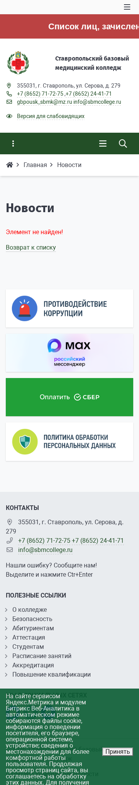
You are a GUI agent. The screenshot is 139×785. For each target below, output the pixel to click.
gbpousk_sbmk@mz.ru (44, 102)
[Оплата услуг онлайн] (69, 397)
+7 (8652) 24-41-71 (89, 94)
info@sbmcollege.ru (97, 102)
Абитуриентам (33, 628)
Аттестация (28, 637)
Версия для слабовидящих (51, 116)
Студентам (28, 646)
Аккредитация (33, 665)
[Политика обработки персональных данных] (69, 441)
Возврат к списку (31, 247)
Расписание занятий (41, 656)
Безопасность (32, 619)
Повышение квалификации (51, 674)
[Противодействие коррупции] (69, 308)
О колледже (29, 609)
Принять (117, 751)
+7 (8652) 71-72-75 (40, 94)
